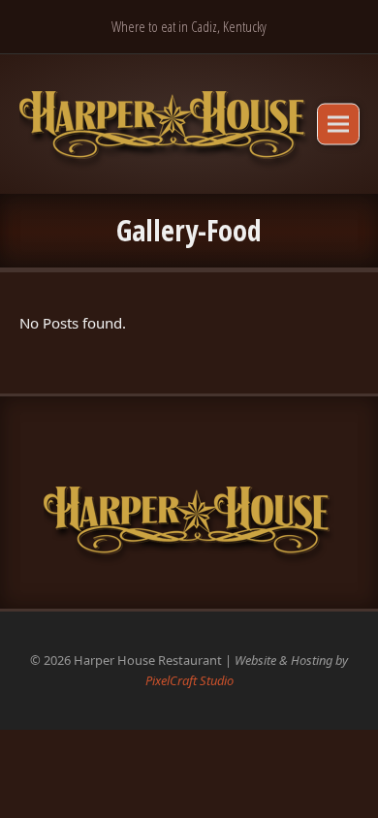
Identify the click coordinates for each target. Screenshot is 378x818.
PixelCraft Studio (189, 680)
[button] (338, 123)
